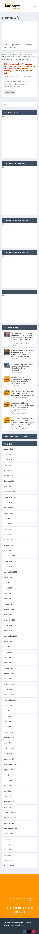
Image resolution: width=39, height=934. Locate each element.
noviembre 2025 (10, 497)
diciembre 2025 (9, 492)
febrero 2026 (9, 481)
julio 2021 (7, 775)
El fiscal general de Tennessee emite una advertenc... (18, 46)
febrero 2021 (9, 802)
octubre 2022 (9, 695)
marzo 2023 (8, 668)
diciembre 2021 (9, 748)
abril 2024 (7, 599)
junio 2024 (8, 588)
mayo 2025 (8, 529)
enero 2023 (8, 679)
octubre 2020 (9, 823)
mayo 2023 (8, 657)
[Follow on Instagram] (33, 931)
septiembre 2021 (10, 764)
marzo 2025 (8, 540)
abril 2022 (7, 727)
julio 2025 (7, 518)
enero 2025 (8, 550)
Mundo (22, 386)
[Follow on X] (29, 931)
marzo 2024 (8, 604)
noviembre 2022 (10, 689)
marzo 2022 (8, 732)
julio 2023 (7, 647)
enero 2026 (8, 486)
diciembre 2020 (9, 812)
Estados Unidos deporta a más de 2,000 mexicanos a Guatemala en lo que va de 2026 (23, 393)
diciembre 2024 (9, 556)
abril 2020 (7, 855)
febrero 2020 (9, 866)
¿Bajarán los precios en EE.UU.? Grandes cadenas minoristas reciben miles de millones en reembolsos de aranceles (22, 353)
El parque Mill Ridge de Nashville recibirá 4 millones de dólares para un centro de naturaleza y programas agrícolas (22, 407)
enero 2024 (8, 615)
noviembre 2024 (10, 561)
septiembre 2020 (10, 828)
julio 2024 (7, 583)
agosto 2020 (8, 834)
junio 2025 (8, 524)
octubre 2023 (9, 631)
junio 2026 (8, 460)
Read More (9, 92)
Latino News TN (10, 76)
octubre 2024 (9, 566)
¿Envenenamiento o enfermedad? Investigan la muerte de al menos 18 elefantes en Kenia (21, 381)
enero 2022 (8, 743)
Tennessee (29, 76)
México (22, 372)
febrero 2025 (9, 545)
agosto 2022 (8, 705)
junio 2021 (8, 780)
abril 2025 (7, 534)
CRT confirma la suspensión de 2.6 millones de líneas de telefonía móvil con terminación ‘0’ (22, 367)
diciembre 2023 (9, 620)
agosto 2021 (8, 770)
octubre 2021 (9, 759)
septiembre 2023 (10, 636)
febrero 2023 (9, 673)
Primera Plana (24, 343)
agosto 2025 (8, 513)
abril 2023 (7, 663)
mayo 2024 (8, 593)
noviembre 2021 (10, 754)
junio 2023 (8, 652)
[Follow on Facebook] (24, 931)
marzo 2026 (8, 476)
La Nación (23, 359)
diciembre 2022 (9, 684)
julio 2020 (7, 839)
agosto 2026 (8, 449)
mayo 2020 (8, 850)
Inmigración (23, 397)
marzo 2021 (8, 796)
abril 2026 (7, 470)
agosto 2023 (8, 641)
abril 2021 (7, 791)
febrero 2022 (9, 738)
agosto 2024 (8, 577)
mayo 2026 (8, 465)
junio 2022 (8, 716)
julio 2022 (7, 711)
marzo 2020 (8, 860)
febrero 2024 (9, 609)
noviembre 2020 (10, 818)
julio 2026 (7, 454)
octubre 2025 (9, 502)
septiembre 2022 (10, 700)
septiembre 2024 (10, 572)
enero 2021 (8, 807)
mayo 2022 (8, 721)
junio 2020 (8, 844)
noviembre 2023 (10, 625)
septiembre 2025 (10, 508)
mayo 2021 (8, 786)
